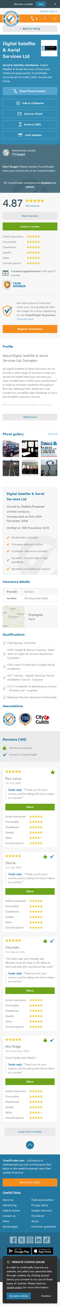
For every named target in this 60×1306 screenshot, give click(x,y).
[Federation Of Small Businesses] (25, 719)
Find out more (25, 319)
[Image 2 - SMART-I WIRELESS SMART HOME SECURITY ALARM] (30, 449)
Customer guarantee (43, 1226)
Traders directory (41, 1210)
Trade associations (42, 1200)
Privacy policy (39, 1205)
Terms (35, 1221)
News (6, 1221)
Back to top (30, 1145)
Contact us (9, 1216)
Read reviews (30, 216)
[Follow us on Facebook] (13, 1239)
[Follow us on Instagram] (30, 1239)
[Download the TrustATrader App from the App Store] (42, 1250)
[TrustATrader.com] (9, 719)
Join (39, 4)
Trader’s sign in (48, 11)
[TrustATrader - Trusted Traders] (11, 16)
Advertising (9, 1205)
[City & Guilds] (42, 719)
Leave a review (30, 226)
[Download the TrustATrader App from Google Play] (19, 1250)
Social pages (10, 1226)
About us (8, 1200)
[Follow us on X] (21, 1239)
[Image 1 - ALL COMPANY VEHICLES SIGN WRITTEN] (11, 449)
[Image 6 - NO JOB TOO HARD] (49, 468)
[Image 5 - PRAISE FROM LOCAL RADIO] (30, 468)
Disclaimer (37, 1216)
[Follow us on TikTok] (46, 1239)
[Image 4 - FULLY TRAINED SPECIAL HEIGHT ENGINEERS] (11, 468)
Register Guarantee (30, 329)
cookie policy (14, 1287)
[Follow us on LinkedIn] (38, 1239)
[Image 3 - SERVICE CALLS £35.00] (49, 449)
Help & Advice (11, 1210)
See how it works (30, 1182)
